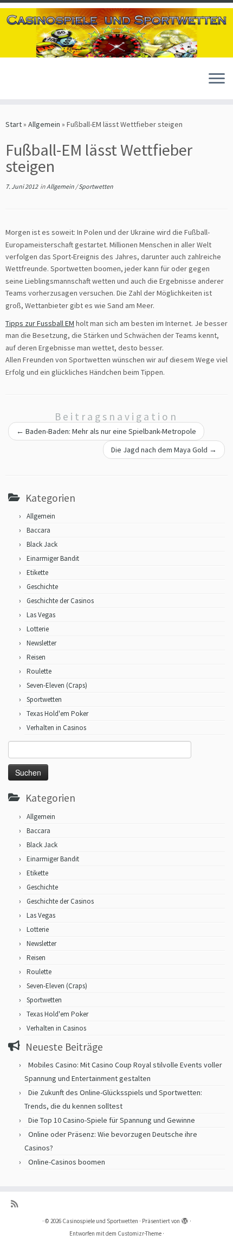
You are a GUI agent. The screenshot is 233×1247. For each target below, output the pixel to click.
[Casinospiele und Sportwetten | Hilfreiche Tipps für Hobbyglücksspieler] (116, 32)
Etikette (37, 572)
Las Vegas (41, 614)
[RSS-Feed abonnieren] (17, 1204)
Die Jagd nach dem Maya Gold (164, 450)
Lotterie (38, 629)
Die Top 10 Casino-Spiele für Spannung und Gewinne (111, 1120)
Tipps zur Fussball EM (39, 323)
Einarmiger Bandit (53, 558)
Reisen (36, 657)
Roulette (39, 671)
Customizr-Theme (139, 1233)
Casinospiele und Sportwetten (100, 1221)
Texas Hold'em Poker (57, 713)
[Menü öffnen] (217, 80)
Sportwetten (96, 186)
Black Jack (42, 544)
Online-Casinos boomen (66, 1162)
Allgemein (44, 124)
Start (13, 124)
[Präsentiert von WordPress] (185, 1219)
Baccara (38, 530)
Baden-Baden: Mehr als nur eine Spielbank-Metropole (106, 431)
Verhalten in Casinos (56, 727)
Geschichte (42, 586)
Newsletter (41, 643)
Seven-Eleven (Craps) (57, 685)
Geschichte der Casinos (60, 600)
